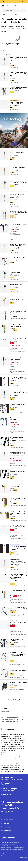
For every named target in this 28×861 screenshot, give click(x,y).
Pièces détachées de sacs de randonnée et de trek (14, 734)
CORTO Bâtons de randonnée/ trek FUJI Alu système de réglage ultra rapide (18, 548)
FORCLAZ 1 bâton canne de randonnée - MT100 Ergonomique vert (17, 272)
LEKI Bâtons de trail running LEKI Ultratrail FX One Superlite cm (18, 499)
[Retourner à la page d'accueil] (12, 6)
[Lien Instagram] (12, 812)
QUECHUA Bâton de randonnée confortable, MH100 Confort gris (18, 181)
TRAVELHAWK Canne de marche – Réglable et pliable (18, 683)
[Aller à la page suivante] (19, 699)
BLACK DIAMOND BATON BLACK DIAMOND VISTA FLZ (18, 258)
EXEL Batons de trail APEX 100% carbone (18, 225)
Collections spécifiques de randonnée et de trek (13, 748)
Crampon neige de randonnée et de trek (11, 738)
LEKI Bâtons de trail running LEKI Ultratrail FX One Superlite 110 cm (18, 513)
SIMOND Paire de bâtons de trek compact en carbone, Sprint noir (18, 212)
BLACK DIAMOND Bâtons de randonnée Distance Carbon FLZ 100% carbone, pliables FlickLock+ (18, 576)
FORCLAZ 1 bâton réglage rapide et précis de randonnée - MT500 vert (18, 74)
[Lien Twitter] (6, 812)
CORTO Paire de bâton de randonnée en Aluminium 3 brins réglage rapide (18, 379)
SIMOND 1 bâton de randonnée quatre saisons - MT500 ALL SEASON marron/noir (18, 246)
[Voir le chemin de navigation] (2, 14)
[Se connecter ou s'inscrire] (21, 6)
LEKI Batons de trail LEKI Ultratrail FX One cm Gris (18, 312)
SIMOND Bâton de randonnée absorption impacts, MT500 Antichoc (17, 152)
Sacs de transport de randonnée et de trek (12, 732)
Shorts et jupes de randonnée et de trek (11, 767)
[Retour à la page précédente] (8, 699)
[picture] (4, 61)
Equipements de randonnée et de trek (11, 736)
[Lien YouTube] (9, 812)
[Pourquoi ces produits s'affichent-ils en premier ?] (2, 54)
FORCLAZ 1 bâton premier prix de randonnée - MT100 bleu (18, 103)
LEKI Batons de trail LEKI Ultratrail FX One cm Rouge (18, 485)
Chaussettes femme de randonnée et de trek (13, 761)
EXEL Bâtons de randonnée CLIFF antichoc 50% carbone (18, 339)
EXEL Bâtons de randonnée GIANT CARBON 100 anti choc (17, 526)
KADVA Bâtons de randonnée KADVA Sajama (17, 640)
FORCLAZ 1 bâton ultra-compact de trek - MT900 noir (18, 88)
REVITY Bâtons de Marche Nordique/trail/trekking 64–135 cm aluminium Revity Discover (18, 439)
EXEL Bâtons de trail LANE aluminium (16, 418)
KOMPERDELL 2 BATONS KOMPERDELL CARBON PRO (17, 285)
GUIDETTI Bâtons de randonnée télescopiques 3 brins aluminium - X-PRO (18, 670)
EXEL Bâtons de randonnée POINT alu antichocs (17, 358)
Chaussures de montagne (8, 750)
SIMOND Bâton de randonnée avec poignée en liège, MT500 (17, 168)
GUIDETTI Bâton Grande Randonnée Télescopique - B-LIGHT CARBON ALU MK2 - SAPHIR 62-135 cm (17, 655)
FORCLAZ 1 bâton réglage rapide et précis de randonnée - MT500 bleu (18, 392)
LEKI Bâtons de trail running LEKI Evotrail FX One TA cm (18, 325)
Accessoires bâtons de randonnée (17, 44)
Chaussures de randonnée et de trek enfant (12, 742)
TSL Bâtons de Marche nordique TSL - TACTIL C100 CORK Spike (18, 621)
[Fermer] (25, 2)
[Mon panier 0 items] (25, 6)
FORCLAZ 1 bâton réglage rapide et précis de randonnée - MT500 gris (18, 59)
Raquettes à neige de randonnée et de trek (12, 771)
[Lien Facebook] (2, 812)
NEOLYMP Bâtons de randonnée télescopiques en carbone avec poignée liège (18, 406)
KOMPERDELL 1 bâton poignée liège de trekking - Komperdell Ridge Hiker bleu (18, 563)
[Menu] (3, 6)
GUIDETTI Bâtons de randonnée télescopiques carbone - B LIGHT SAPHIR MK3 (18, 609)
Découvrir (14, 144)
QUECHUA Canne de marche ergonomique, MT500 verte (17, 298)
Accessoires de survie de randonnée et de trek (13, 744)
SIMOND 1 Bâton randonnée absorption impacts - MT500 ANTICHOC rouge (17, 196)
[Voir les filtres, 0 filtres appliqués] (3, 51)
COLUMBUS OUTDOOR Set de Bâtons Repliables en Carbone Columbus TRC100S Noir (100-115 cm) (18, 454)
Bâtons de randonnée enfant (6, 44)
